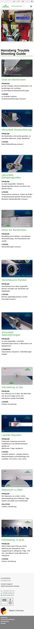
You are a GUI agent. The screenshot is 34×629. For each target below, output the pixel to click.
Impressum (4, 617)
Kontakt (3, 623)
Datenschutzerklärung (7, 619)
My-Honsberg (5, 621)
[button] (31, 6)
